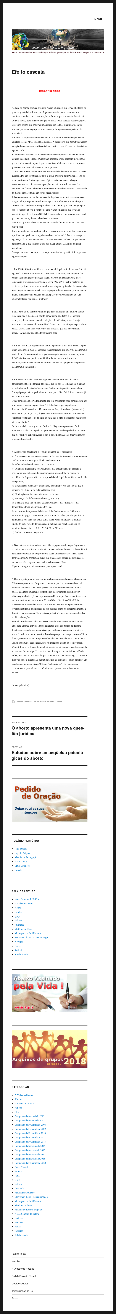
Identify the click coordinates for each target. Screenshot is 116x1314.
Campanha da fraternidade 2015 (30, 1150)
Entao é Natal (21, 1167)
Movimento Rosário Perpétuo (28, 1209)
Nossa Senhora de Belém (27, 899)
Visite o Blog (21, 861)
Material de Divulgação (26, 857)
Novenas (19, 941)
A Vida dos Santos (24, 903)
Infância (18, 920)
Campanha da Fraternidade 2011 (30, 1137)
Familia (18, 911)
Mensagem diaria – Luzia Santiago (31, 937)
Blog (17, 1111)
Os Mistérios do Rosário (24, 1276)
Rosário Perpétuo (24, 701)
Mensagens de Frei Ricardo (28, 933)
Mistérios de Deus (23, 928)
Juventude (19, 924)
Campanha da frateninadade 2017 (31, 1120)
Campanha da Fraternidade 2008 (30, 1124)
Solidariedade (21, 954)
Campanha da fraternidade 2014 (30, 1145)
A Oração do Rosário (23, 1268)
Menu (98, 19)
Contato (18, 869)
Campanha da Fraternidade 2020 (30, 1162)
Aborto (59, 701)
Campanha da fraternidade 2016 (30, 1154)
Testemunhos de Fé (22, 1291)
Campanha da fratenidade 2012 (29, 1116)
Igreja (17, 916)
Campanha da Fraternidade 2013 (30, 1141)
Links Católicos (22, 865)
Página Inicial (19, 1253)
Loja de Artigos (22, 852)
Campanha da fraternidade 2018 (30, 1158)
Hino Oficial (21, 848)
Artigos (18, 1107)
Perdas (18, 945)
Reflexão (19, 950)
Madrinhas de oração (25, 1192)
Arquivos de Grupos (24, 1103)
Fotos (17, 1175)
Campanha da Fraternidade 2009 (30, 1128)
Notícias (19, 1218)
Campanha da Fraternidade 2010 (30, 1133)
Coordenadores (20, 1283)
